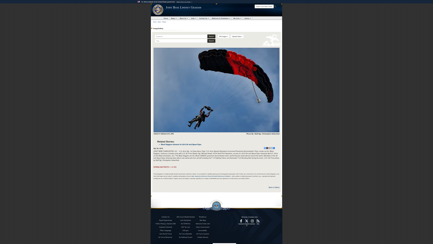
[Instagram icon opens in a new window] (252, 222)
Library (246, 18)
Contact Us (203, 18)
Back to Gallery (274, 187)
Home (166, 18)
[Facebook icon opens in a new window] (241, 222)
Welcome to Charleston (220, 18)
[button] (184, 2)
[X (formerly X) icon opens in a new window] (247, 222)
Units (193, 18)
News (173, 18)
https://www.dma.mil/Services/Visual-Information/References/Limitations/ (211, 176)
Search (211, 36)
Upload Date (236, 36)
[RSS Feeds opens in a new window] (258, 222)
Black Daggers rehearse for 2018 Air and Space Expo (181, 144)
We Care (236, 18)
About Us (183, 18)
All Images (223, 36)
